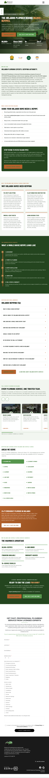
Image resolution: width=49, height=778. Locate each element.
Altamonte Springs (32, 461)
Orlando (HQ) (7, 461)
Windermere (7, 487)
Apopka (6, 466)
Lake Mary (6, 477)
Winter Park (7, 493)
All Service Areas (8, 498)
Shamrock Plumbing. (35, 770)
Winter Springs (31, 493)
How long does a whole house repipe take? (14, 321)
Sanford (30, 482)
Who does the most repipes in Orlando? (13, 352)
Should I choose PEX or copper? (11, 334)
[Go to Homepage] (8, 2)
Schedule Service (9, 34)
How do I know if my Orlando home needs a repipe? (16, 315)
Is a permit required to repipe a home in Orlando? (16, 346)
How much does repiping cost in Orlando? (14, 327)
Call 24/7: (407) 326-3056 (26, 34)
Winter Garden (31, 487)
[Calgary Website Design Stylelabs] (11, 768)
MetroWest (30, 477)
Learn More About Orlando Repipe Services (31, 372)
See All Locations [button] (41, 761)
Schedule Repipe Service (13, 166)
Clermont (6, 472)
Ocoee (5, 482)
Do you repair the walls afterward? (13, 340)
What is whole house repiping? (11, 309)
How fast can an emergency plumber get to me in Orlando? (18, 359)
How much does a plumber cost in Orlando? (14, 365)
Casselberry (31, 466)
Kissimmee (30, 472)
